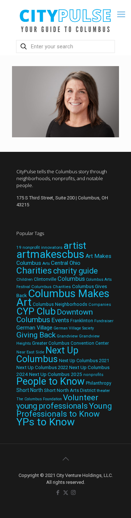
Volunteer (80, 397)
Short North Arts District (70, 390)
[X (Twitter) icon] (65, 492)
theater (103, 390)
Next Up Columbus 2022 (42, 367)
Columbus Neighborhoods (60, 304)
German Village (34, 327)
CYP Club (36, 311)
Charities (34, 270)
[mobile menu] (121, 14)
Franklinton (81, 320)
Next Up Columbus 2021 (84, 360)
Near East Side (30, 352)
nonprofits (93, 374)
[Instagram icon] (73, 492)
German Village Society (73, 328)
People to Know (50, 381)
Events (60, 320)
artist (75, 245)
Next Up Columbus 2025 (55, 374)
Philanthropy (98, 383)
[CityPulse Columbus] (65, 19)
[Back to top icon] (65, 458)
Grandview (67, 336)
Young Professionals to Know (64, 409)
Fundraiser (104, 321)
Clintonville (45, 279)
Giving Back (36, 335)
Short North (29, 390)
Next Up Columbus (47, 354)
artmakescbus (50, 254)
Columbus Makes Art (63, 297)
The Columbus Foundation (39, 399)
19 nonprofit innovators (39, 247)
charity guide (75, 270)
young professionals (52, 405)
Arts (46, 263)
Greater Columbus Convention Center (70, 343)
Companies (99, 304)
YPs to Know (45, 422)
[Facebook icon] (58, 492)
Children (24, 279)
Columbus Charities (51, 286)
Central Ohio (65, 263)
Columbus (71, 278)
